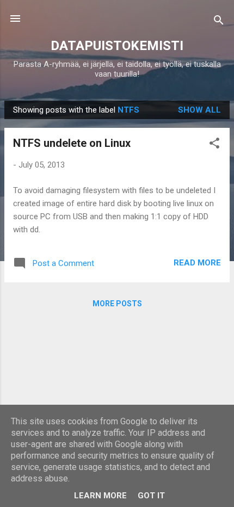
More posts (117, 303)
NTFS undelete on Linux (72, 143)
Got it (151, 495)
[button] (214, 145)
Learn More (100, 495)
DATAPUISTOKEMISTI (117, 45)
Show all (199, 110)
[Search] (218, 22)
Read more (197, 263)
